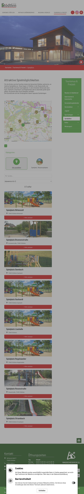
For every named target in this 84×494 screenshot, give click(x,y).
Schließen (42, 490)
